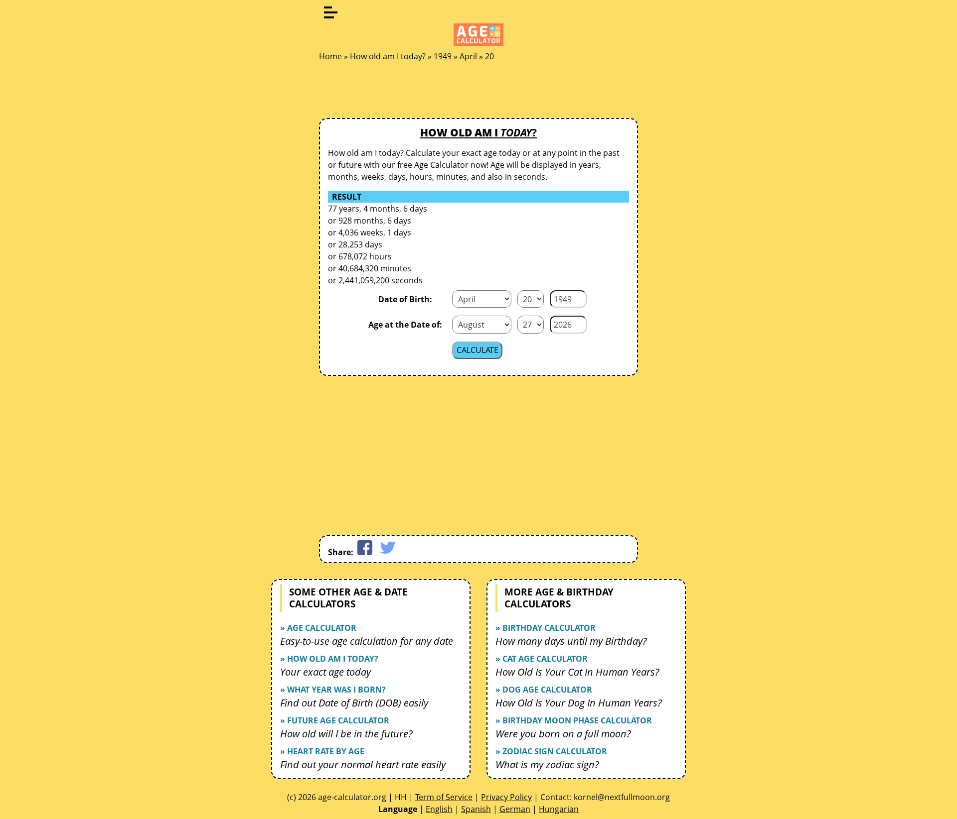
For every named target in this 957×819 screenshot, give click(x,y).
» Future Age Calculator (334, 720)
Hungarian (559, 809)
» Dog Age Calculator (543, 689)
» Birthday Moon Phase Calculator (573, 720)
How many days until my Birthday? (571, 641)
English (439, 809)
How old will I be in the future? (346, 733)
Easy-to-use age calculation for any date (366, 641)
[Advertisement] (478, 92)
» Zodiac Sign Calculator (551, 751)
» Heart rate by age (322, 751)
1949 (443, 56)
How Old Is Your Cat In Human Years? (577, 672)
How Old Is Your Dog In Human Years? (578, 702)
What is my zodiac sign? (547, 764)
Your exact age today (325, 672)
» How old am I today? (329, 658)
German (514, 809)
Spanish (476, 809)
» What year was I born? (333, 689)
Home (330, 56)
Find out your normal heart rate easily (363, 764)
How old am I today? (388, 56)
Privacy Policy (506, 797)
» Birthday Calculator (545, 627)
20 (489, 56)
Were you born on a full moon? (563, 733)
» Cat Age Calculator (541, 658)
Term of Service (444, 797)
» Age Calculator (318, 627)
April (468, 56)
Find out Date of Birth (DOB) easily (354, 702)
